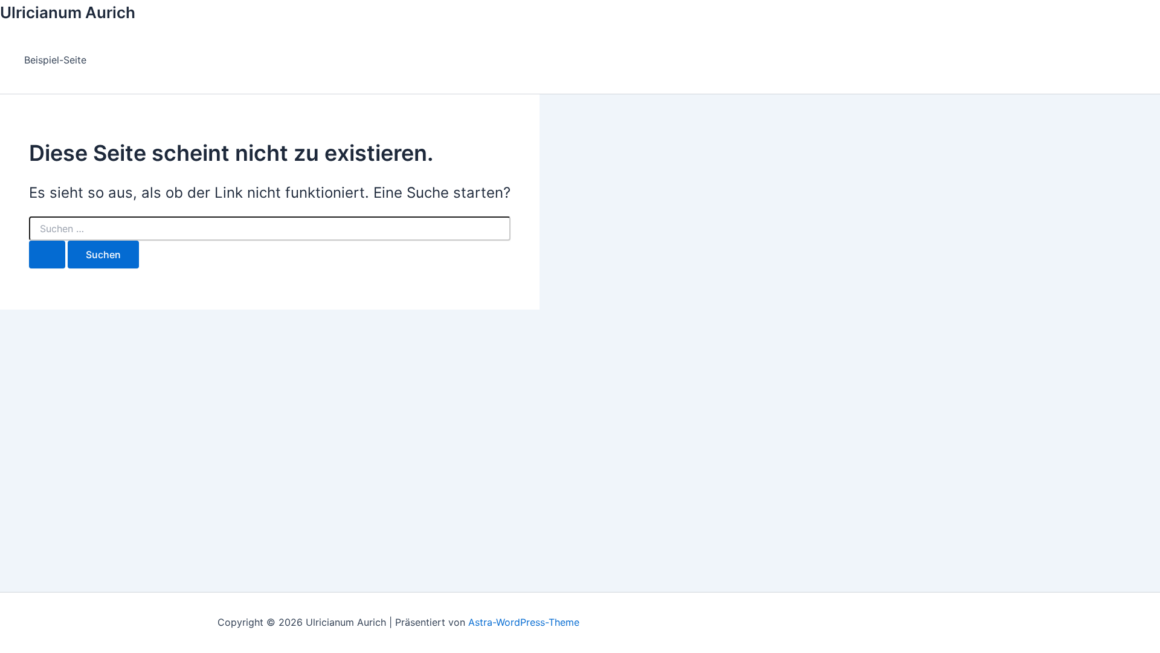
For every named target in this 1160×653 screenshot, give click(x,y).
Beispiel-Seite (55, 60)
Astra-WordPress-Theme (523, 622)
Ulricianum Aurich (67, 12)
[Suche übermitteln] (47, 254)
